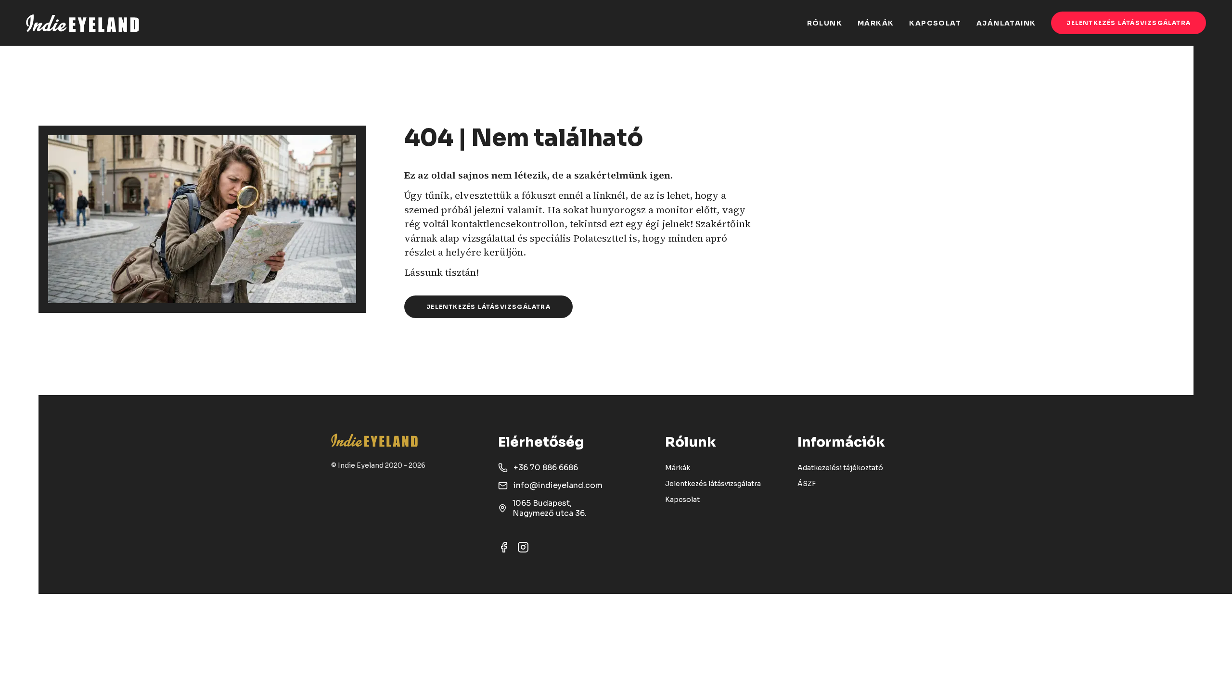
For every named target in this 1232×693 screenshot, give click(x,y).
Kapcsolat (682, 499)
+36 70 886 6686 (545, 467)
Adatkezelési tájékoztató (840, 467)
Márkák (677, 467)
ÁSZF (806, 483)
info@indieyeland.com (558, 485)
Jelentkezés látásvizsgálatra (1128, 22)
